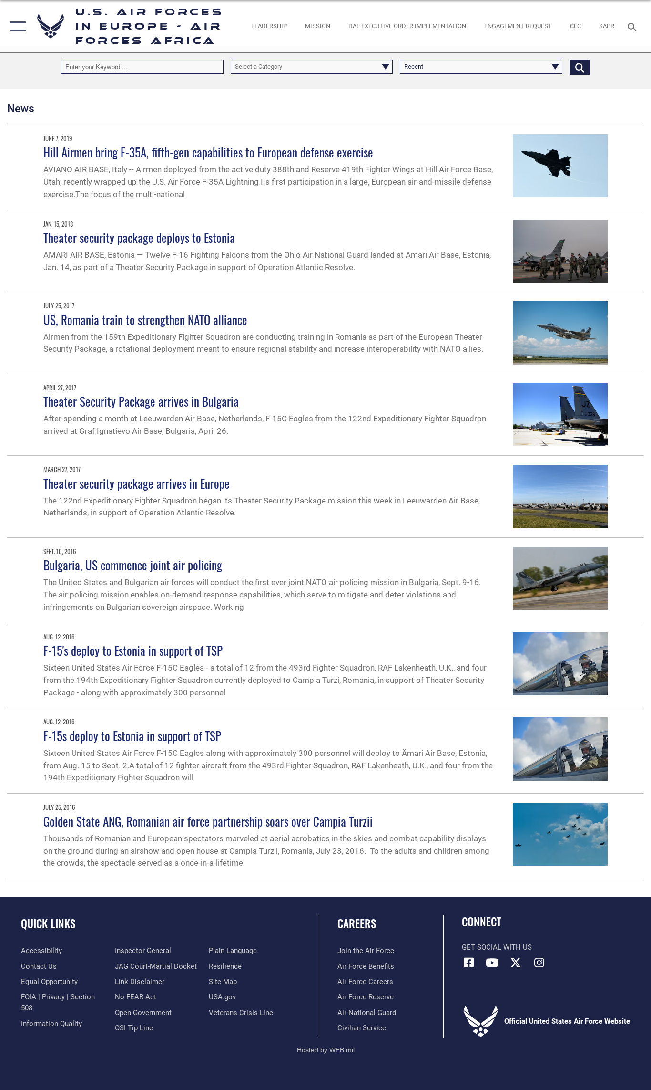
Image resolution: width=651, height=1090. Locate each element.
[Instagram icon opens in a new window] (539, 962)
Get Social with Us (497, 947)
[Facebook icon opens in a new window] (469, 962)
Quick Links (48, 923)
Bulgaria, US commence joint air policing (132, 565)
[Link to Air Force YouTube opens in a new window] (492, 962)
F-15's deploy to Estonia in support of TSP (133, 650)
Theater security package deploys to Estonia (139, 237)
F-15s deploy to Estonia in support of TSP (132, 735)
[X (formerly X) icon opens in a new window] (516, 962)
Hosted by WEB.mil (326, 1050)
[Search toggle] (634, 26)
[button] (15, 26)
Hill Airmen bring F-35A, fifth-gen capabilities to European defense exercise (208, 152)
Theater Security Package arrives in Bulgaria (141, 401)
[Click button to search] (580, 67)
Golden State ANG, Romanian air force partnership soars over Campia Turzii (208, 821)
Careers (356, 923)
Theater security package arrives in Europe (136, 483)
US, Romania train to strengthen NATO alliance (145, 319)
